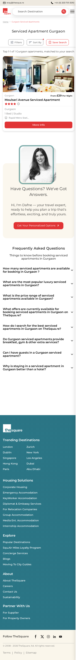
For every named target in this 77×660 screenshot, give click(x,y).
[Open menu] (72, 11)
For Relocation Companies (20, 509)
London (8, 446)
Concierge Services (15, 553)
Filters (18, 42)
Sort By (37, 42)
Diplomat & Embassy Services (22, 503)
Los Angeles (34, 458)
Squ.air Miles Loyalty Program (22, 547)
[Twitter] (42, 636)
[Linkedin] (54, 636)
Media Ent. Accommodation (21, 520)
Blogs (6, 558)
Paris (6, 469)
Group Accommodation (18, 514)
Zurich (31, 446)
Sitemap (31, 652)
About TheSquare (14, 580)
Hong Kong (10, 463)
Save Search (59, 42)
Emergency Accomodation (20, 492)
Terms (7, 652)
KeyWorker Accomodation (20, 498)
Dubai (30, 463)
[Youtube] (60, 636)
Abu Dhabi (33, 469)
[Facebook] (36, 636)
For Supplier (11, 612)
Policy (18, 652)
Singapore (9, 458)
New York (33, 452)
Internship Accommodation (21, 526)
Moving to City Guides (17, 564)
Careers (8, 586)
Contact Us (10, 591)
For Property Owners (16, 618)
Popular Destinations (16, 542)
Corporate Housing (15, 487)
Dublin (7, 452)
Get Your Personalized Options (36, 225)
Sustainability (11, 597)
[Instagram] (48, 636)
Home (5, 22)
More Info (38, 124)
